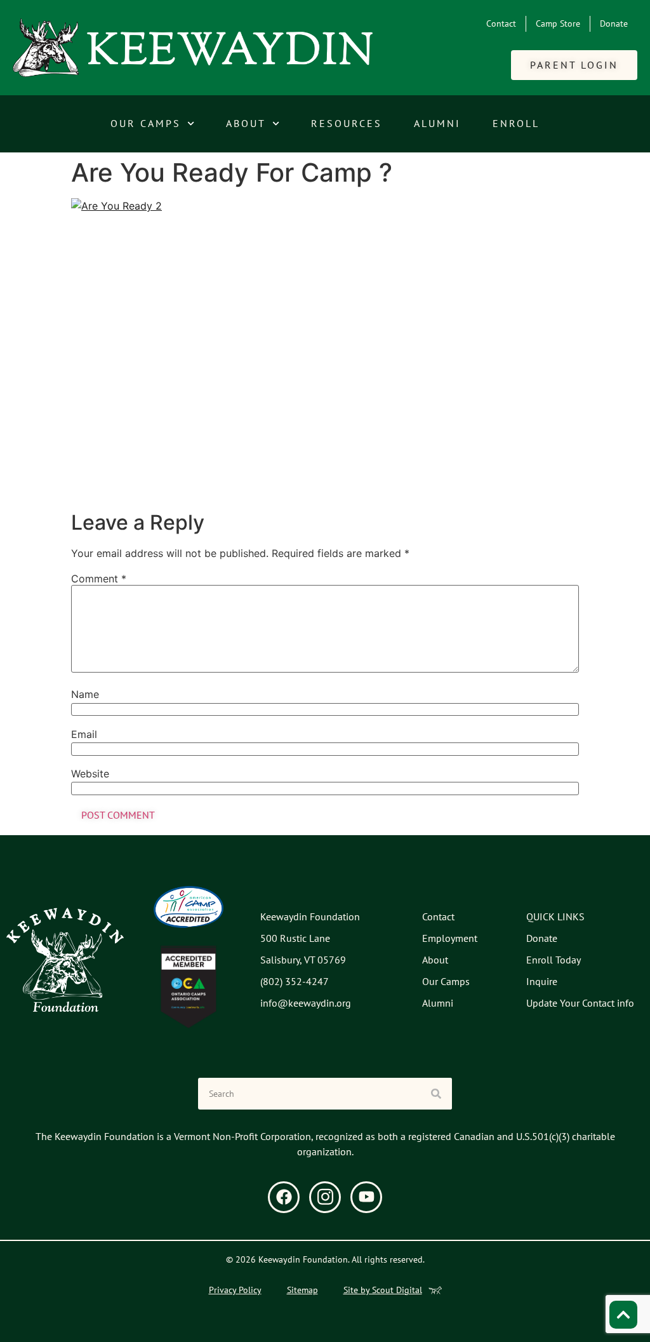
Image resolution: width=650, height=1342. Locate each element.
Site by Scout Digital (382, 1290)
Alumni (437, 123)
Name (85, 694)
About (246, 123)
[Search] (436, 1094)
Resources (346, 123)
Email (84, 734)
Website (90, 773)
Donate (614, 23)
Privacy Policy (235, 1290)
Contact (501, 23)
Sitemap (302, 1290)
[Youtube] (366, 1197)
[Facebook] (284, 1197)
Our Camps (145, 123)
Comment (98, 579)
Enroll (516, 123)
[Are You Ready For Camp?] (325, 350)
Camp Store (558, 23)
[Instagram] (325, 1197)
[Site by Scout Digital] (435, 1290)
